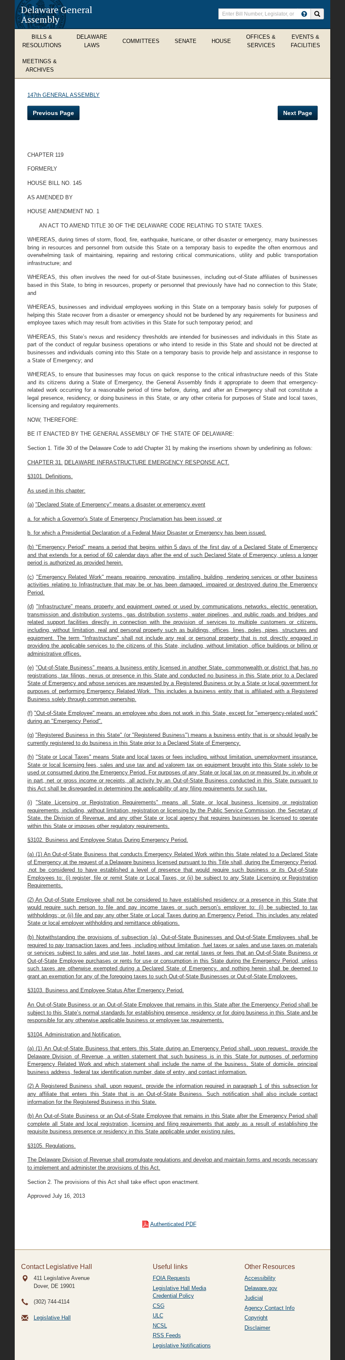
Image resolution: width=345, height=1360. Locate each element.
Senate (185, 41)
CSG (159, 1306)
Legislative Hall (52, 1317)
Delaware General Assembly (56, 14)
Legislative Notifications (182, 1345)
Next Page (297, 113)
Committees (140, 41)
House (221, 41)
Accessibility (260, 1278)
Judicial (253, 1298)
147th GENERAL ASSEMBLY (63, 95)
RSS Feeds (167, 1335)
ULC (158, 1315)
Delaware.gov (260, 1288)
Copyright (256, 1317)
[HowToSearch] (304, 13)
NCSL (160, 1326)
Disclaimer (257, 1328)
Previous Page (53, 113)
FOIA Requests (171, 1278)
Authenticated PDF (173, 1224)
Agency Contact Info (269, 1308)
